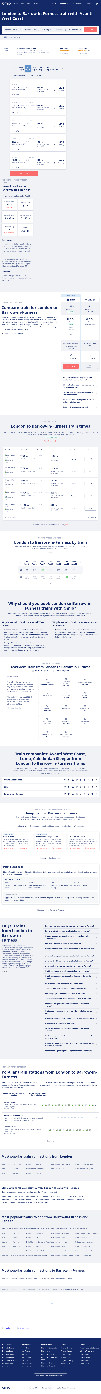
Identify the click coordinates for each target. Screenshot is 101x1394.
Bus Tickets (26, 1344)
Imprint (23, 1388)
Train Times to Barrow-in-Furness (49, 1289)
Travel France (85, 1360)
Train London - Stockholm (35, 1251)
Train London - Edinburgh (11, 1164)
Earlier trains (11, 517)
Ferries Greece (66, 1348)
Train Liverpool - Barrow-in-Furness (39, 1255)
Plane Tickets (46, 1344)
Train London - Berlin (58, 1246)
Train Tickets (7, 1344)
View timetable (9, 233)
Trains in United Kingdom (25, 1289)
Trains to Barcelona (9, 1360)
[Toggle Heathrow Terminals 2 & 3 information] (96, 1118)
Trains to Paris (7, 1351)
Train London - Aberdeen (11, 1173)
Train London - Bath (33, 1173)
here (67, 525)
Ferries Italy (65, 1357)
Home (4, 1289)
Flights (29, 3)
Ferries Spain (66, 1354)
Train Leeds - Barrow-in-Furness (62, 1229)
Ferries (36, 3)
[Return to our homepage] (8, 3)
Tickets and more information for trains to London (70, 1199)
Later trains (90, 517)
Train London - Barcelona (59, 1233)
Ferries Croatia (66, 1351)
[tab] (19, 75)
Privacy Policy (47, 1388)
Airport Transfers (87, 1351)
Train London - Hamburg (84, 1242)
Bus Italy (25, 1354)
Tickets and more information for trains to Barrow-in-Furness (25, 1202)
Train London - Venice (83, 1255)
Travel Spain (85, 1357)
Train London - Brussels (83, 1251)
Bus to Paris (26, 1360)
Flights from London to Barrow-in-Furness (67, 1196)
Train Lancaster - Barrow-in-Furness (15, 1229)
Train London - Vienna (34, 1246)
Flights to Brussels (48, 1354)
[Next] (62, 68)
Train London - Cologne (10, 1233)
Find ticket (9, 207)
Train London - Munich (34, 1233)
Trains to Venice (8, 1354)
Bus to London (27, 1357)
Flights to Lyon (47, 1351)
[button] (46, 29)
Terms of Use (34, 1388)
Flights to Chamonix (49, 1348)
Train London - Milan (82, 1246)
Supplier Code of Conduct (65, 1388)
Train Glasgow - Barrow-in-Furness (39, 1242)
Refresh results (49, 441)
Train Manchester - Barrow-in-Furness (16, 1255)
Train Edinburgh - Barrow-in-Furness (15, 1278)
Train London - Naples (10, 1237)
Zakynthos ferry (67, 1360)
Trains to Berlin (8, 1357)
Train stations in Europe (89, 1348)
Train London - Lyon (9, 1251)
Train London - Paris (33, 1164)
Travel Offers (85, 1354)
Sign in (97, 3)
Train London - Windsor (34, 1169)
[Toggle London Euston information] (96, 1105)
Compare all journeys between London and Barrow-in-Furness (25, 1199)
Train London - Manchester (60, 1164)
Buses (22, 3)
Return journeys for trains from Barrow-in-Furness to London (25, 1196)
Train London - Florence (10, 1242)
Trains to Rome (8, 1348)
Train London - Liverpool (84, 1164)
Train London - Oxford (10, 1169)
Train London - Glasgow (84, 1169)
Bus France (26, 1351)
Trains (16, 3)
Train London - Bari (33, 1237)
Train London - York (57, 1169)
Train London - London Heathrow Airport (65, 1255)
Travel (82, 1344)
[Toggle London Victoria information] (96, 1130)
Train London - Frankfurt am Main (38, 1229)
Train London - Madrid (83, 1229)
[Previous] (20, 562)
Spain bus (25, 1348)
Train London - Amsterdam (12, 1246)
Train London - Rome (58, 1237)
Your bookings (77, 3)
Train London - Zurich (58, 1251)
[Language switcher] (64, 3)
